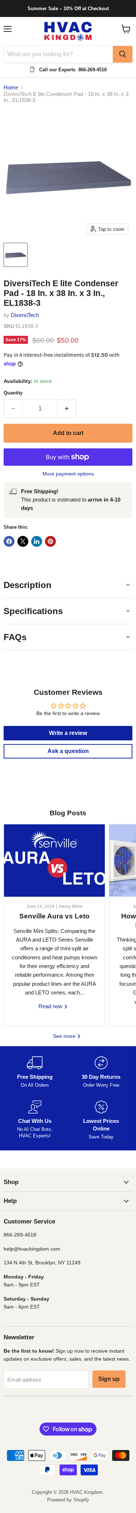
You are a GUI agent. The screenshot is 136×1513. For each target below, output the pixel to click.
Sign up (109, 1379)
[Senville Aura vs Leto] (54, 860)
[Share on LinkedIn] (36, 541)
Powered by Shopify (68, 1500)
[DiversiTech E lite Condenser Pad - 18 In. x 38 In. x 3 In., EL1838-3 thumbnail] (15, 254)
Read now (51, 1006)
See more (65, 1036)
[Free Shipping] (35, 1072)
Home (11, 87)
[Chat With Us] (35, 1120)
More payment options (68, 474)
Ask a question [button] (68, 751)
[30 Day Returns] (101, 1072)
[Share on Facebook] (9, 541)
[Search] (122, 54)
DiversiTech (25, 315)
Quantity (13, 393)
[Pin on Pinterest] (50, 541)
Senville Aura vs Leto (54, 916)
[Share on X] (22, 541)
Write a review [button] (68, 733)
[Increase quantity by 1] (67, 408)
